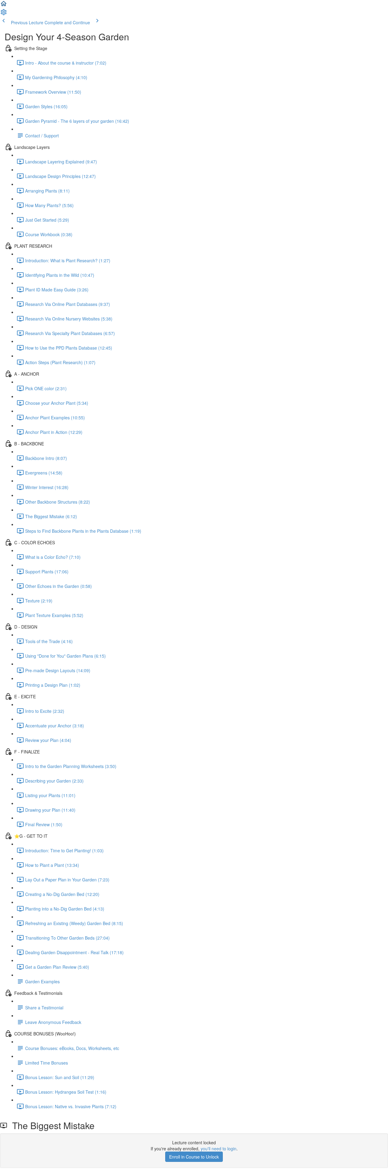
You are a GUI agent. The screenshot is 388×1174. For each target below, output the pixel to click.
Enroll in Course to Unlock (194, 1157)
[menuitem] (3, 14)
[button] (3, 5)
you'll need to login (218, 1148)
